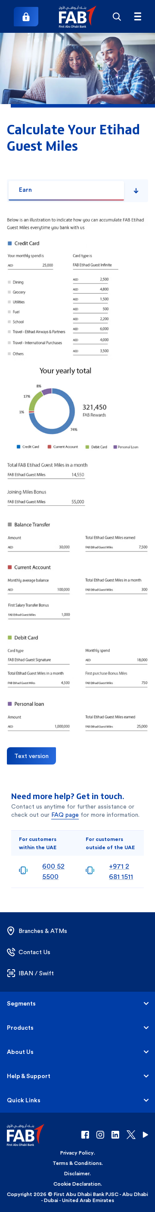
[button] (77, 16)
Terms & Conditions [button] (77, 1163)
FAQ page (65, 814)
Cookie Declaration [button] (77, 1184)
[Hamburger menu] (137, 16)
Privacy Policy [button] (77, 1152)
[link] (26, 16)
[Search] (116, 16)
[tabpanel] (77, 474)
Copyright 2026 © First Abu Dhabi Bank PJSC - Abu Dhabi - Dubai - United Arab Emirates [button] (77, 1197)
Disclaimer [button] (77, 1173)
